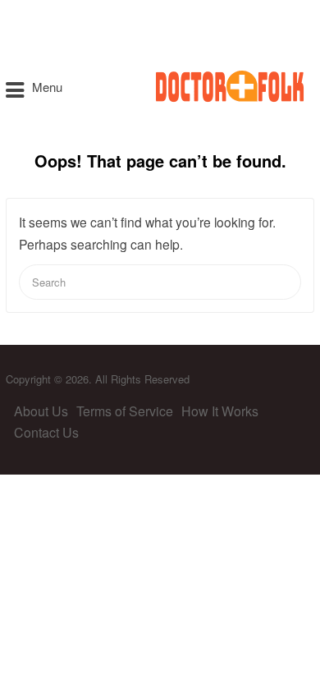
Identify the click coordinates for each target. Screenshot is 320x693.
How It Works (219, 411)
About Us (41, 411)
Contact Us (46, 432)
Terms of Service (124, 411)
